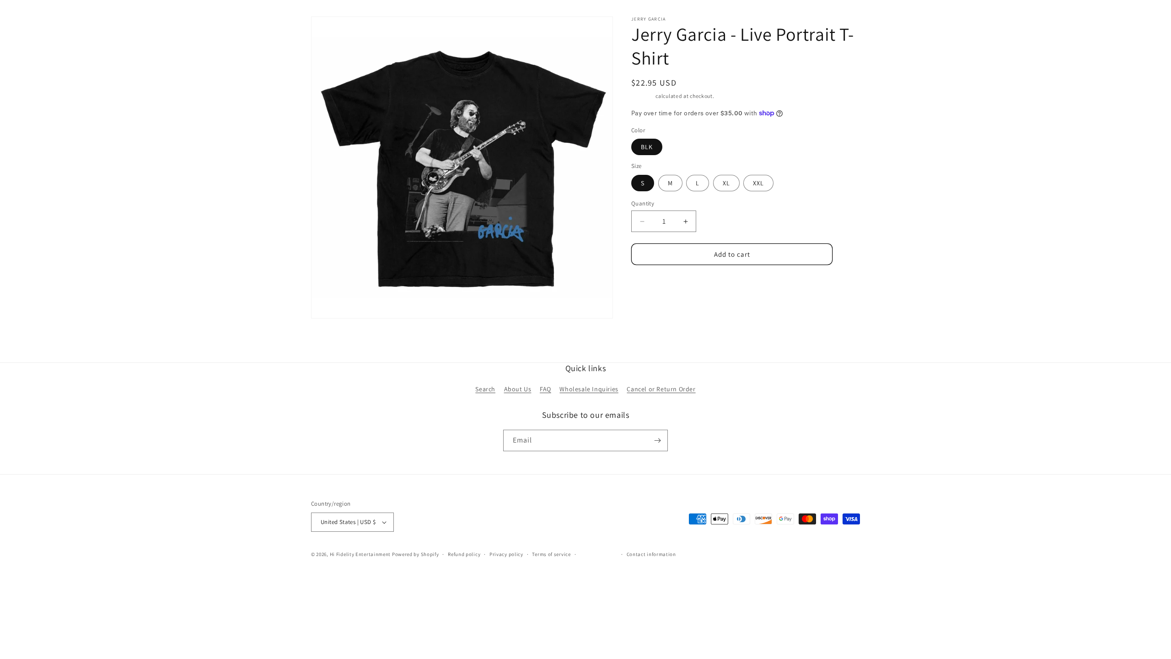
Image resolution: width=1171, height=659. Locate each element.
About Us (518, 389)
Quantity (642, 203)
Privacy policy (506, 554)
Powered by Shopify (415, 554)
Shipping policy (599, 554)
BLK (647, 147)
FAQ (545, 389)
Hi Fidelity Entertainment (360, 554)
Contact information (651, 554)
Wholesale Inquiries (588, 389)
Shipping (643, 95)
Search (485, 389)
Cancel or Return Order (661, 389)
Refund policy (464, 554)
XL (726, 183)
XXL (758, 183)
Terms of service (551, 554)
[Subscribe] (657, 440)
